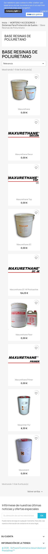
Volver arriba (35, 491)
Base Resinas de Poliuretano (17, 38)
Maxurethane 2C (24, 244)
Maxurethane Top (24, 199)
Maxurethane (24, 109)
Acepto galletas (34, 14)
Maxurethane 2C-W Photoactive (24, 289)
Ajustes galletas (13, 11)
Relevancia (24, 63)
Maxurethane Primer (24, 379)
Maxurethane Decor (24, 154)
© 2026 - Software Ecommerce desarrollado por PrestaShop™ (24, 549)
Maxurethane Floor (24, 334)
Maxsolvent (24, 470)
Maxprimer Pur (24, 425)
